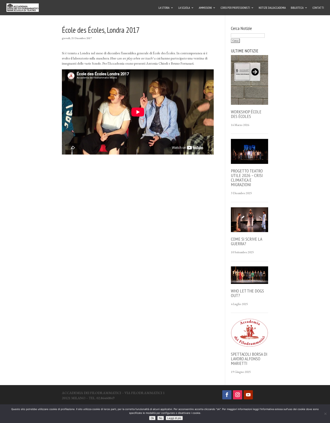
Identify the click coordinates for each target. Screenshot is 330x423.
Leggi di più (174, 418)
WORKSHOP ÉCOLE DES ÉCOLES (246, 114)
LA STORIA (164, 8)
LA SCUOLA (184, 8)
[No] (325, 414)
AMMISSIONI (205, 8)
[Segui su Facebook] (226, 394)
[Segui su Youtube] (248, 394)
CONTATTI (318, 8)
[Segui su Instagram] (237, 394)
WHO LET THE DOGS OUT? (247, 293)
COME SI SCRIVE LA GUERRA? (246, 241)
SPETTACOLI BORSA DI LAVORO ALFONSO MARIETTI (249, 358)
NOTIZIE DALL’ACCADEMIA (272, 8)
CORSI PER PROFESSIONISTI (235, 8)
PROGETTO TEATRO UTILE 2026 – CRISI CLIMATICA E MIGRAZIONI (247, 177)
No (160, 418)
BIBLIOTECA (297, 8)
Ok (152, 418)
